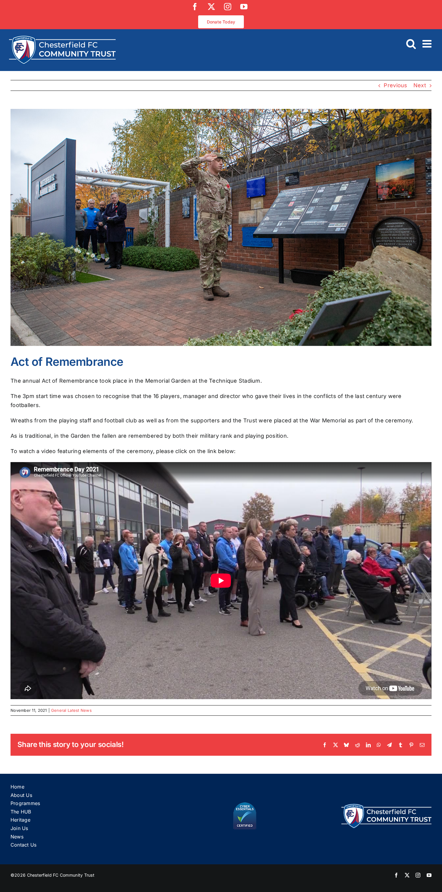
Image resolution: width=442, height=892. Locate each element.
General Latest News (71, 710)
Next (419, 85)
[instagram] (418, 875)
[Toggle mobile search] (411, 43)
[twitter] (407, 875)
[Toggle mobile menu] (427, 43)
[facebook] (396, 875)
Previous (395, 85)
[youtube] (429, 875)
